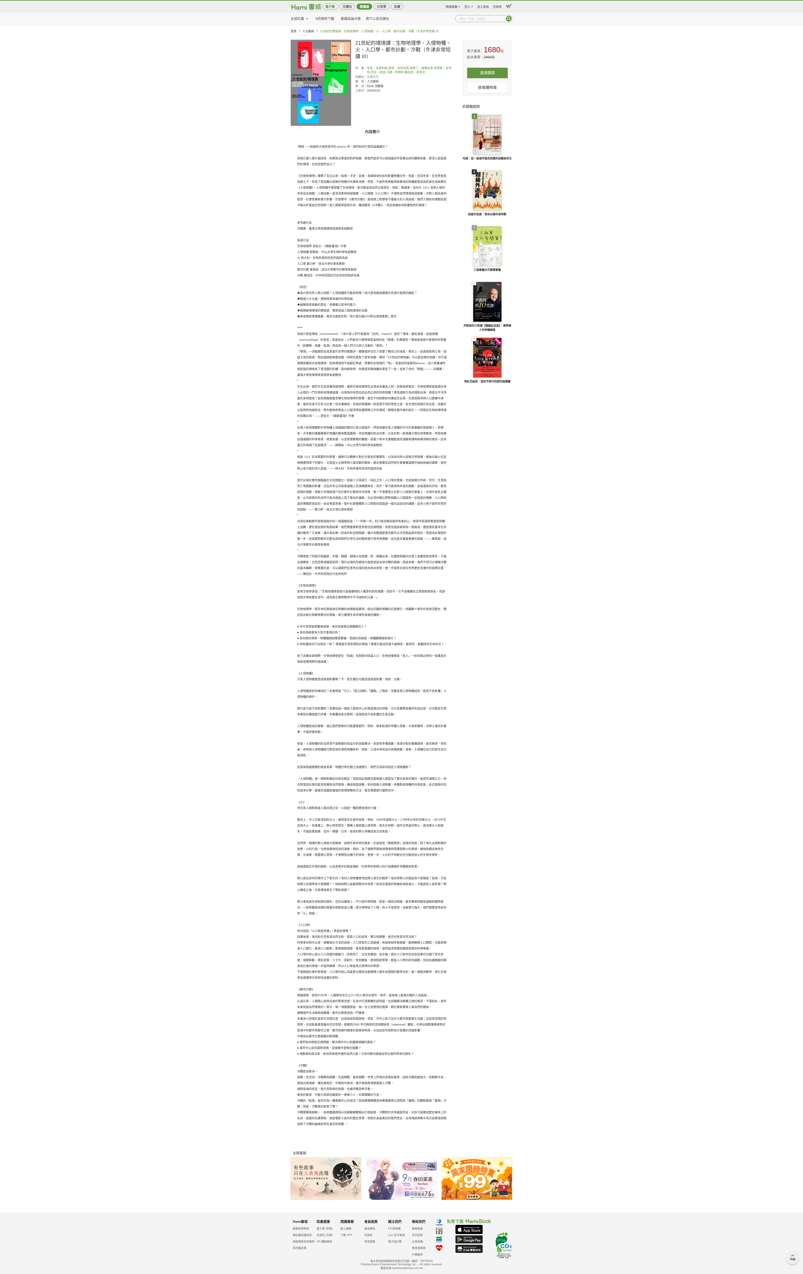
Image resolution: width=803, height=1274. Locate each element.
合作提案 (417, 1235)
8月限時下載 (325, 18)
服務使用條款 (301, 1228)
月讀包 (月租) (325, 1235)
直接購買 (487, 73)
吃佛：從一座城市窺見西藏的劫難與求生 (487, 158)
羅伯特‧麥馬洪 (415, 72)
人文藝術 (308, 31)
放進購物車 (487, 87)
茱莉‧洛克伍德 (398, 68)
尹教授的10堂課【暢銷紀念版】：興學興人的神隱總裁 (487, 327)
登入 (467, 6)
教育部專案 (419, 1248)
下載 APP (346, 1235)
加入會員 (483, 6)
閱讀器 (364, 6)
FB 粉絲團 (394, 1228)
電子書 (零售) (325, 1228)
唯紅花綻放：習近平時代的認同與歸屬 (487, 381)
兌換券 (497, 6)
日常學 (381, 6)
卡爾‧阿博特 (395, 72)
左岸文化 (373, 76)
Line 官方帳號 (396, 1235)
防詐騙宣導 (299, 1248)
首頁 (294, 31)
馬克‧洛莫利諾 (377, 68)
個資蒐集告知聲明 (304, 1241)
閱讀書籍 (451, 6)
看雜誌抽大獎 (351, 18)
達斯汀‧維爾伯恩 (421, 68)
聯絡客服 (417, 1228)
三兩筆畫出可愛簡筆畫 (487, 269)
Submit (508, 18)
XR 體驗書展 (324, 1241)
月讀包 (347, 6)
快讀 (397, 6)
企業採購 (417, 1241)
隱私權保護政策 (302, 1235)
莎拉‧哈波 (378, 72)
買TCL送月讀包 (377, 18)
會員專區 (369, 1228)
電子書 (330, 6)
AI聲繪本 (417, 1254)
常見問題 (369, 1241)
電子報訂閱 (395, 1241)
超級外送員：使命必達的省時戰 (487, 214)
